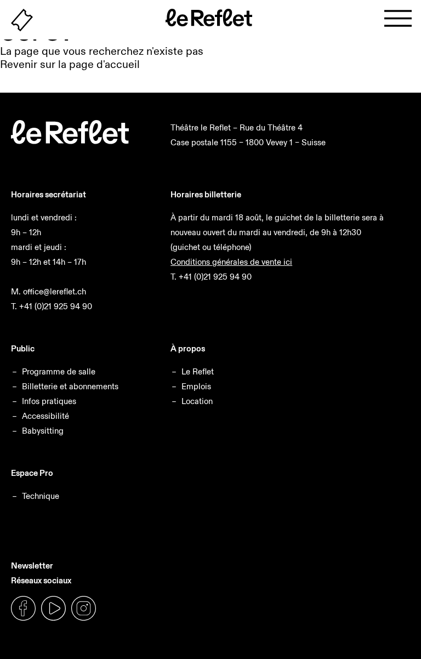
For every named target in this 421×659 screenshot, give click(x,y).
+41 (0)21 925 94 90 (55, 306)
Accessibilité (45, 416)
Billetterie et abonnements (70, 386)
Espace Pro (32, 473)
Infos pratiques (49, 401)
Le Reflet (197, 371)
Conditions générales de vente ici (231, 262)
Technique (40, 496)
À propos (187, 348)
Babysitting (43, 430)
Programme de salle (58, 371)
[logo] (70, 141)
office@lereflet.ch (54, 291)
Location (197, 401)
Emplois (196, 386)
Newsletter (32, 565)
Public (23, 348)
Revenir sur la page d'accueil (70, 64)
